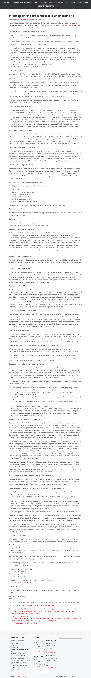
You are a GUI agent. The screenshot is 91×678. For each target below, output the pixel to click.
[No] (89, 4)
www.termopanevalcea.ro (22, 19)
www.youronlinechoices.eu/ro (20, 616)
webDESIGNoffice (21, 676)
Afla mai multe (49, 6)
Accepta (40, 6)
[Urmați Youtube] (43, 671)
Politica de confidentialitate (28, 633)
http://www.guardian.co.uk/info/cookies (23, 623)
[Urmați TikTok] (47, 671)
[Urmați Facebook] (35, 671)
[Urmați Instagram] (39, 671)
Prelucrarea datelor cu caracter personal (49, 633)
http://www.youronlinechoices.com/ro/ (22, 583)
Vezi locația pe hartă (39, 651)
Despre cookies (13, 633)
